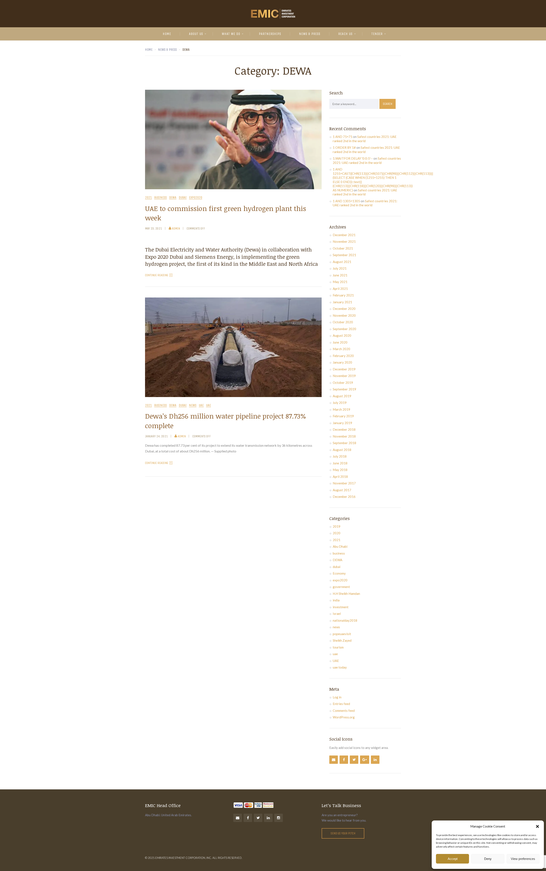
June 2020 (340, 342)
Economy (339, 573)
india (336, 600)
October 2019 (343, 382)
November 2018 (344, 436)
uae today (340, 667)
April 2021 (340, 288)
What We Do (231, 34)
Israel (337, 613)
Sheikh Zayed (342, 640)
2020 (336, 533)
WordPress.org (344, 717)
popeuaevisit (342, 634)
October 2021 (343, 248)
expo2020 (195, 197)
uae (208, 405)
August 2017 (342, 490)
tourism (338, 647)
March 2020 (341, 349)
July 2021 (340, 268)
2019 (336, 526)
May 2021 (340, 282)
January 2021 (342, 302)
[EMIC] (273, 13)
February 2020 (343, 356)
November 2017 (344, 483)
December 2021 (344, 235)
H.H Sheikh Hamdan (346, 593)
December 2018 (344, 429)
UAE (201, 405)
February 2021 (343, 295)
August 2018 (342, 450)
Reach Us (345, 34)
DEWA (172, 197)
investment (341, 607)
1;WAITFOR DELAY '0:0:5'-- (353, 158)
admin (176, 228)
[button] (537, 826)
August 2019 (342, 396)
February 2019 (343, 416)
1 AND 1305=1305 (346, 201)
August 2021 (342, 262)
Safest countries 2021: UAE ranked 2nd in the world (364, 139)
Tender (377, 34)
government (341, 587)
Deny (488, 859)
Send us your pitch (343, 833)
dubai (183, 197)
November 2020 (344, 315)
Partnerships (270, 34)
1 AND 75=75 (342, 137)
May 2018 (340, 470)
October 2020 (343, 322)
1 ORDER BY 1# (344, 147)
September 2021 (344, 255)
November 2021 (344, 241)
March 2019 (341, 409)
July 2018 (340, 456)
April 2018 (340, 476)
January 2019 (342, 423)
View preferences (523, 859)
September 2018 (344, 443)
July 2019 (340, 402)
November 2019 (344, 376)
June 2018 (340, 463)
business (160, 197)
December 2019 (344, 369)
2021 (148, 197)
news (192, 405)
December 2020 (344, 309)
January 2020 (342, 362)
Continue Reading (156, 275)
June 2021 (340, 275)
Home (167, 34)
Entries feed (341, 704)
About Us (196, 34)
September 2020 (344, 329)
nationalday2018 (345, 620)
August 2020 (342, 335)
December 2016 (344, 496)
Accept (452, 859)
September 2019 (344, 389)
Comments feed (344, 710)
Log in (337, 697)
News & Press (309, 34)
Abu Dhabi (340, 546)
